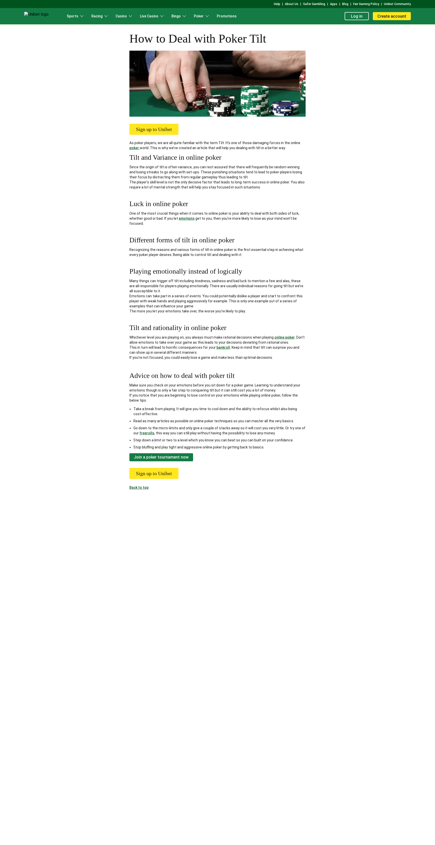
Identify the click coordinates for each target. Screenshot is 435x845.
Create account (391, 16)
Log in (356, 16)
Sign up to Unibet (154, 129)
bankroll (223, 347)
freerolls (146, 433)
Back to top (139, 487)
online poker (284, 337)
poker (134, 148)
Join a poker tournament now (161, 457)
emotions (187, 218)
